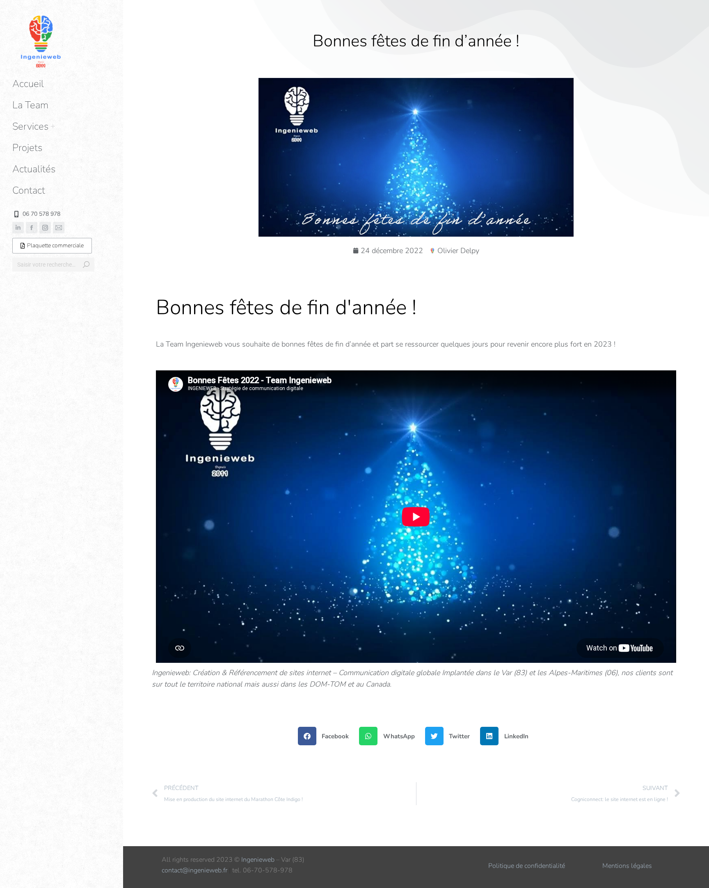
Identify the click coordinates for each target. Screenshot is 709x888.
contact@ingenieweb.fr (194, 870)
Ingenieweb (257, 859)
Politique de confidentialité (526, 865)
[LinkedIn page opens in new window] (18, 227)
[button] (586, 7)
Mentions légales (627, 865)
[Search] (86, 265)
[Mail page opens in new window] (58, 227)
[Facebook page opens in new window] (31, 227)
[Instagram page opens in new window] (45, 227)
